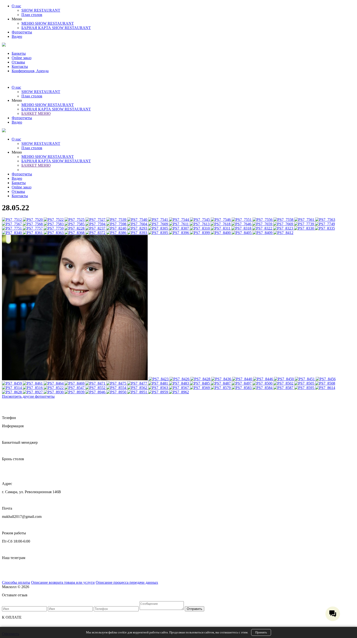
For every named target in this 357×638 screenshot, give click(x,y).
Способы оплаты (16, 582)
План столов (31, 15)
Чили (6, 574)
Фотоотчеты (22, 32)
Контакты (20, 66)
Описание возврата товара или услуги (63, 582)
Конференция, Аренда (30, 71)
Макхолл (9, 566)
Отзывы (18, 62)
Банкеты (19, 53)
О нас (16, 6)
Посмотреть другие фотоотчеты (28, 396)
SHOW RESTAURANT (40, 10)
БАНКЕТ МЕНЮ (36, 113)
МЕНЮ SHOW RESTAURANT (47, 23)
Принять (261, 632)
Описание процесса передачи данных (127, 582)
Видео (17, 36)
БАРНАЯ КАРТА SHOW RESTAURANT (56, 28)
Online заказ (21, 58)
